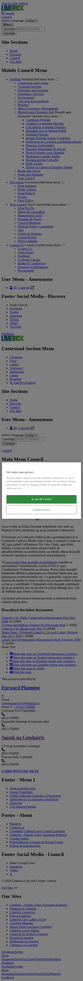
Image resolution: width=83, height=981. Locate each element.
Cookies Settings (41, 509)
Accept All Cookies (41, 499)
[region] (41, 490)
